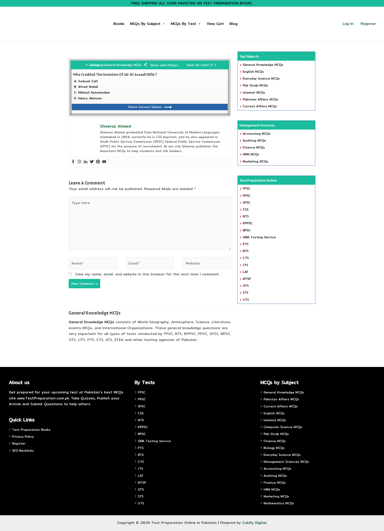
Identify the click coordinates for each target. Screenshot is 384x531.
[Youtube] (104, 162)
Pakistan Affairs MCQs (260, 99)
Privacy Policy (23, 436)
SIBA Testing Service (259, 237)
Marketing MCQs (255, 161)
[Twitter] (92, 162)
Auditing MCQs (254, 140)
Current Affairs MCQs (260, 106)
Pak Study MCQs (255, 85)
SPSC (246, 202)
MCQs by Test (183, 23)
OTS (246, 285)
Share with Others (164, 65)
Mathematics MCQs (279, 503)
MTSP (247, 278)
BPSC (247, 230)
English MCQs (253, 71)
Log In (348, 23)
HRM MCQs (251, 154)
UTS (246, 299)
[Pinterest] (98, 162)
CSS (245, 209)
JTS (245, 264)
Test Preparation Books (31, 429)
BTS (245, 250)
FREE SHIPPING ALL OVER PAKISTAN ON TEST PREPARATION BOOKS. (192, 3)
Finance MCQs (254, 147)
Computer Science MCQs (283, 427)
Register (368, 23)
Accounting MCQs (256, 133)
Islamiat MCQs (254, 92)
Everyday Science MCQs (261, 78)
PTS (245, 244)
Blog (234, 23)
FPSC (246, 188)
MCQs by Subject (145, 23)
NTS (246, 216)
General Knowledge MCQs (123, 65)
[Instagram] (79, 162)
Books (118, 23)
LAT (245, 271)
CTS (246, 257)
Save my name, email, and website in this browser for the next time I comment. (147, 274)
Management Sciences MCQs (286, 461)
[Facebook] (73, 162)
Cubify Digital (254, 522)
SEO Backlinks (23, 450)
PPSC (247, 195)
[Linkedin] (86, 162)
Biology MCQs (274, 447)
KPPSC (248, 223)
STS (245, 292)
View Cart (215, 23)
